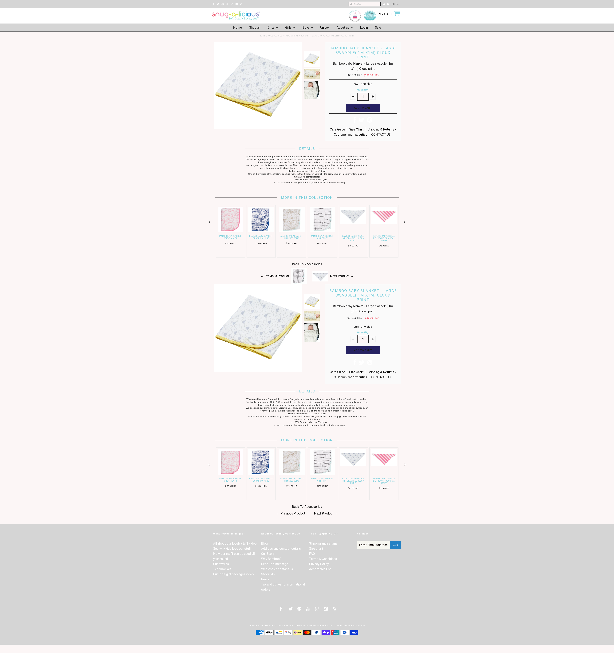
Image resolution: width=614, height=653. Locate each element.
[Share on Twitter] (362, 121)
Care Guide (337, 129)
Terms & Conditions (323, 559)
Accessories (275, 36)
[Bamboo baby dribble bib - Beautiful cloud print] (353, 222)
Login (364, 27)
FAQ (312, 554)
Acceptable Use (320, 569)
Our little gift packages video (233, 574)
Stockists (268, 574)
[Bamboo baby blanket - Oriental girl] (230, 231)
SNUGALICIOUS (276, 626)
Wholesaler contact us (277, 569)
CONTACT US (381, 134)
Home (237, 27)
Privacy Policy (319, 564)
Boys (305, 27)
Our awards (221, 564)
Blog (264, 543)
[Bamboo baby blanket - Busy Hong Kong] (261, 231)
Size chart (316, 548)
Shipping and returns (323, 543)
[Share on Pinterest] (369, 121)
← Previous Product (275, 276)
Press (265, 579)
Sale (378, 27)
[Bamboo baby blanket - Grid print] (322, 231)
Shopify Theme (294, 626)
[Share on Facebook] (355, 121)
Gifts (271, 27)
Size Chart (356, 129)
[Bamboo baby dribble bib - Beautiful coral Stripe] (384, 222)
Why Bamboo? (271, 559)
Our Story (267, 554)
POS (333, 626)
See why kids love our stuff (232, 548)
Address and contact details (281, 548)
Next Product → (341, 276)
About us (343, 27)
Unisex (324, 27)
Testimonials (222, 569)
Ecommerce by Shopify (352, 626)
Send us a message (274, 564)
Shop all (254, 27)
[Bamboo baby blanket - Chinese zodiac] (292, 231)
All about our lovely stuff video (235, 543)
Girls (288, 27)
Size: (356, 84)
